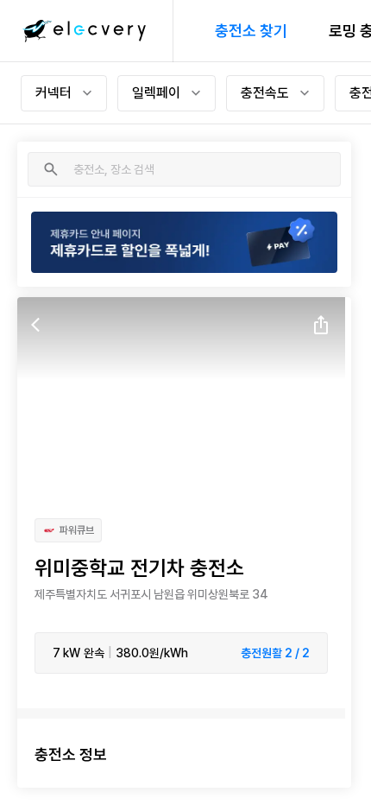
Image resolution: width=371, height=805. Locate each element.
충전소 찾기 (251, 31)
